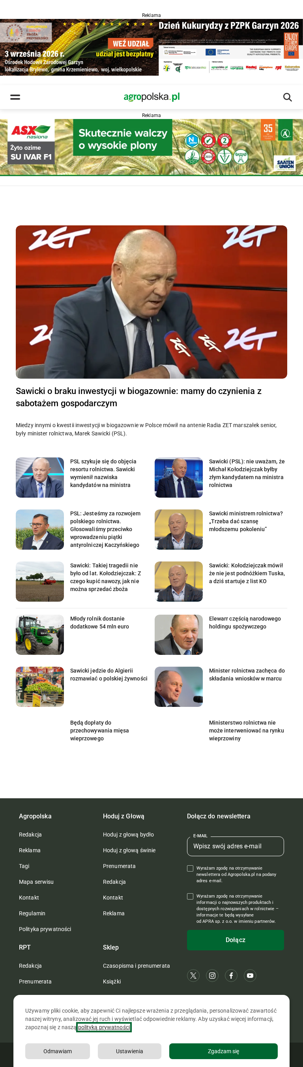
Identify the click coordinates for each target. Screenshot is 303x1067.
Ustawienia (129, 1051)
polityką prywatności (104, 1027)
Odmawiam (57, 1051)
